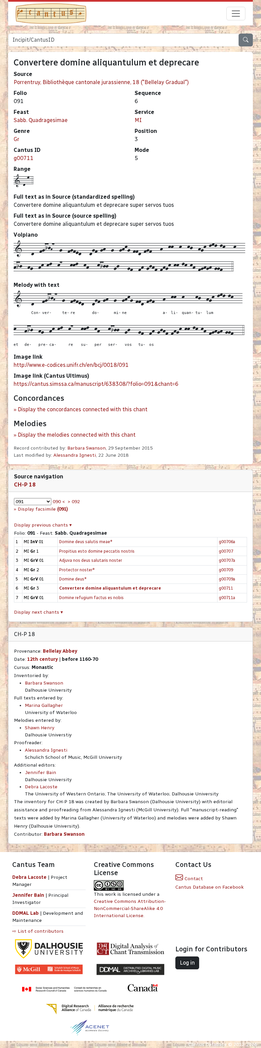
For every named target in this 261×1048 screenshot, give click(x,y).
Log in (187, 963)
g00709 (226, 569)
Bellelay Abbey (60, 651)
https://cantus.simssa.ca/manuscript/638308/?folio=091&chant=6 (96, 384)
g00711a (227, 597)
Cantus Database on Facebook (209, 887)
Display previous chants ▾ (43, 525)
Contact (193, 879)
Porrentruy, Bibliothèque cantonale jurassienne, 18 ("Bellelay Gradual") (101, 82)
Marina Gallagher (44, 705)
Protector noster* (77, 569)
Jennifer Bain (40, 772)
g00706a (227, 541)
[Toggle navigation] (235, 13)
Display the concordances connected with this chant (82, 409)
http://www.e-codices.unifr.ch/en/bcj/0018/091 (71, 365)
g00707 (226, 551)
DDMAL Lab (25, 913)
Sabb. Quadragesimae (41, 120)
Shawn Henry (39, 728)
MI (138, 120)
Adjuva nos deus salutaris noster (90, 560)
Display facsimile (43, 509)
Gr (16, 139)
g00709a (227, 578)
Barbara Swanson (86, 448)
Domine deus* (73, 578)
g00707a (227, 560)
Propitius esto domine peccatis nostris (97, 551)
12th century (42, 659)
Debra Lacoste (41, 787)
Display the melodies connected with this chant (77, 435)
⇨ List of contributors (38, 931)
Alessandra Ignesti (74, 455)
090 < (59, 502)
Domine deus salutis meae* (85, 541)
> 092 (74, 502)
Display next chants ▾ (38, 612)
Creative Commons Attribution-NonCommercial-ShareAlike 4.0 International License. (130, 908)
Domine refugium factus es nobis (91, 597)
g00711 (24, 158)
